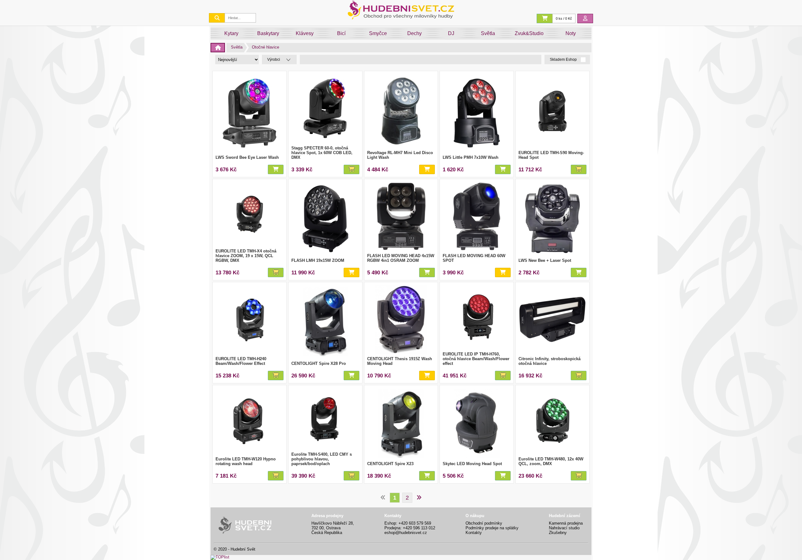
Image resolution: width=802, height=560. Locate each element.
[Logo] (401, 18)
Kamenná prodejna (566, 523)
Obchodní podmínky (484, 523)
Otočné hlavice (265, 47)
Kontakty (474, 532)
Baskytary (268, 33)
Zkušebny (558, 532)
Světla (488, 33)
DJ (451, 33)
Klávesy (305, 33)
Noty (570, 33)
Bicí (341, 33)
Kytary (231, 33)
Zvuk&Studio (529, 33)
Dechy (414, 33)
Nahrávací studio (564, 528)
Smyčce (378, 33)
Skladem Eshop (564, 60)
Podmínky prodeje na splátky (492, 528)
